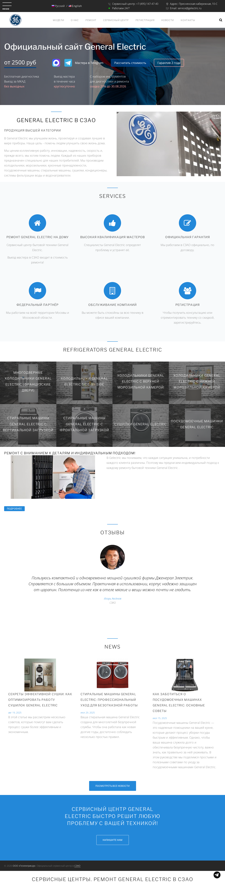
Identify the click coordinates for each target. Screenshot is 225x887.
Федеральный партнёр (37, 305)
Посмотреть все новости (112, 785)
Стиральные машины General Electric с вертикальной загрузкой (28, 424)
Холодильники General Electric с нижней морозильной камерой (196, 381)
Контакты (188, 20)
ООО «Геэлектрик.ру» (24, 865)
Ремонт (90, 20)
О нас (75, 20)
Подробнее (16, 508)
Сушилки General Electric (140, 424)
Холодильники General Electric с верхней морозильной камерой (140, 381)
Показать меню (217, 875)
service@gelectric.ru (189, 8)
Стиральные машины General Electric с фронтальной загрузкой (84, 424)
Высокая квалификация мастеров (112, 237)
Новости (167, 20)
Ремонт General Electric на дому (37, 237)
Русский (59, 6)
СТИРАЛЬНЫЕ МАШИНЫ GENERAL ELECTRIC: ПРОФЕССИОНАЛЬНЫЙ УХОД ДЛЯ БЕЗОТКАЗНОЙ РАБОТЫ (109, 699)
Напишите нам (112, 840)
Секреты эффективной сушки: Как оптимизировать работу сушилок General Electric (40, 699)
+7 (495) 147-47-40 (147, 4)
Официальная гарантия (187, 237)
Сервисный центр (116, 20)
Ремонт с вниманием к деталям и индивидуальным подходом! (69, 453)
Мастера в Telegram (89, 63)
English (76, 6)
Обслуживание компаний (112, 305)
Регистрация (145, 20)
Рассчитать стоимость (130, 63)
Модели (58, 20)
